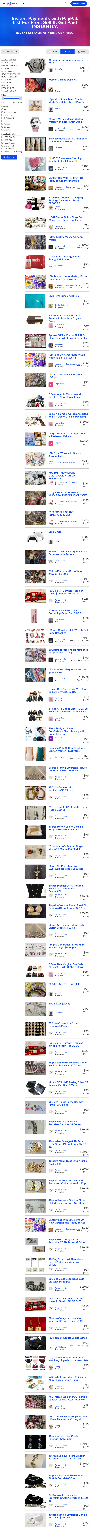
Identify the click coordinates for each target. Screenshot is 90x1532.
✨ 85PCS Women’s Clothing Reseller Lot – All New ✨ (65, 159)
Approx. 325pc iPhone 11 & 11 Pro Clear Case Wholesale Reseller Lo (68, 336)
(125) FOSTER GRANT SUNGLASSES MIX (61, 513)
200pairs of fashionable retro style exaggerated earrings (68, 651)
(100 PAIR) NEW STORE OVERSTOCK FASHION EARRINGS (62, 475)
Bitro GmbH (55, 532)
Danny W (58, 69)
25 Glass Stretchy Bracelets (64, 984)
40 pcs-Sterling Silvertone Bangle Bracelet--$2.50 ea (68, 1516)
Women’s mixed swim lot (63, 79)
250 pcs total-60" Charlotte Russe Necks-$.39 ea (68, 808)
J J (56, 88)
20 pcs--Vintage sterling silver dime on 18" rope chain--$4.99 (66, 1319)
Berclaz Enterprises (62, 305)
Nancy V (58, 993)
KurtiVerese (59, 757)
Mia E (57, 541)
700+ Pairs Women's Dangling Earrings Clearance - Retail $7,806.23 (66, 200)
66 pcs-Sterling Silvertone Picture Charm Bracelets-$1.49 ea (68, 769)
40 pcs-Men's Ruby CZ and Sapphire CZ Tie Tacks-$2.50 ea (67, 1241)
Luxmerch (59, 1012)
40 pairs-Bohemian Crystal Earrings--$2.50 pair (64, 1437)
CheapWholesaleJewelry (65, 462)
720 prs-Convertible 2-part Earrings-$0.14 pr (64, 1024)
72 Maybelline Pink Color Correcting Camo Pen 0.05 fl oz (67, 611)
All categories (8, 60)
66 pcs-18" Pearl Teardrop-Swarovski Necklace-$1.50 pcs (66, 867)
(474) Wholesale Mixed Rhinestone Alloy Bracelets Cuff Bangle (68, 1378)
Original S (59, 442)
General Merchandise (7, 86)
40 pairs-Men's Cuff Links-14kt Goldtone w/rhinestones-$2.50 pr (68, 1182)
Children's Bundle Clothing (64, 296)
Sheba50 (58, 108)
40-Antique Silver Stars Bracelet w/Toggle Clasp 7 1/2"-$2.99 (67, 1457)
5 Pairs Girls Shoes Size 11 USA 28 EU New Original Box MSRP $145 (68, 710)
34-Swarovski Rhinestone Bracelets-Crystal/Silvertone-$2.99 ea (68, 1498)
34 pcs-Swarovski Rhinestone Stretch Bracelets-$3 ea (65, 1476)
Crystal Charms (61, 167)
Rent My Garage (9, 62)
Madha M (58, 737)
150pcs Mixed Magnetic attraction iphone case (68, 670)
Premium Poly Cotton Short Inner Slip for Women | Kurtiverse (67, 749)
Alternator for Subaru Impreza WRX (66, 61)
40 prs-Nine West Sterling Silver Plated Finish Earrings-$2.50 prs (67, 1201)
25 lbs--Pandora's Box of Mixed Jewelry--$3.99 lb (66, 572)
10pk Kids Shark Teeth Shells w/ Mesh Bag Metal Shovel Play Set (67, 100)
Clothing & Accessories (7, 69)
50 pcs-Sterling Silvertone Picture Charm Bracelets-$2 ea (68, 926)
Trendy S (58, 206)
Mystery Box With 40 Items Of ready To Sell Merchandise (66, 179)
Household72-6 (61, 147)
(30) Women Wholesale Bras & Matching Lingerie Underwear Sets (68, 1359)
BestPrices (59, 344)
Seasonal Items (8, 91)
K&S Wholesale (61, 619)
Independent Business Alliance (67, 187)
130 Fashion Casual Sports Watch (68, 1338)
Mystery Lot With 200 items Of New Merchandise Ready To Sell (67, 1221)
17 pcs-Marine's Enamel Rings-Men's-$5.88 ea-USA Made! (66, 847)
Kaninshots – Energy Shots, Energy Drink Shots (64, 258)
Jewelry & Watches (10, 74)
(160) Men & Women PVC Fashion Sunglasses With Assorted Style (68, 1398)
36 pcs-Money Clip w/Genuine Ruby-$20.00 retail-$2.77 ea (66, 828)
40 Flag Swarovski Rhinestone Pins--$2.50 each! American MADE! (66, 1262)
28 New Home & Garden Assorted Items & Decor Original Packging (68, 415)
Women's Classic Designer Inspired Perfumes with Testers (68, 553)
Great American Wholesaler (66, 482)
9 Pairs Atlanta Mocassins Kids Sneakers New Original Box (66, 395)
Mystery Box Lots (10, 65)
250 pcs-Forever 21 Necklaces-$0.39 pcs (61, 788)
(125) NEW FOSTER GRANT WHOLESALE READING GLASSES (68, 494)
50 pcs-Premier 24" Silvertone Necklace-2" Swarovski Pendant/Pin (66, 888)
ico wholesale (60, 128)
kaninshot (59, 265)
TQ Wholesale (60, 1347)
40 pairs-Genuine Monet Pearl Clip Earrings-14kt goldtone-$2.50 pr (68, 906)
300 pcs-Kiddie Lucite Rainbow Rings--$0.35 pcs (66, 1103)
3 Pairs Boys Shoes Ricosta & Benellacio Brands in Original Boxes (65, 318)
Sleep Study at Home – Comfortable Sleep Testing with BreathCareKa (67, 731)
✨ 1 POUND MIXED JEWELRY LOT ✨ (66, 376)
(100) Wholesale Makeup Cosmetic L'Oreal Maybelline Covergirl (68, 1418)
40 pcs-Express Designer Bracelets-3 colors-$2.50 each (66, 1123)
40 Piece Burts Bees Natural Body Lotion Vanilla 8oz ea (68, 140)
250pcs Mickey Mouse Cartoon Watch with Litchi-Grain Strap (66, 120)
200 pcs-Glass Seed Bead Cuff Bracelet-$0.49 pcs (66, 1280)
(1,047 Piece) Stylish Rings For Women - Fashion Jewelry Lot (66, 218)
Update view (9, 157)
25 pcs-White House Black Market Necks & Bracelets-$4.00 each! (68, 1064)
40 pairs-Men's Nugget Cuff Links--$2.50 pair (68, 1162)
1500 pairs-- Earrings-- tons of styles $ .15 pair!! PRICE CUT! (66, 592)
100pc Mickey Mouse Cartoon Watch (66, 238)
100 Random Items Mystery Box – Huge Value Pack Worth (68, 277)
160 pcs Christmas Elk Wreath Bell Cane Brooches (68, 631)
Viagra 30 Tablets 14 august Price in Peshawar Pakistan (68, 435)
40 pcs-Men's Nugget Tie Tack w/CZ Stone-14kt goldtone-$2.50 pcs (67, 1144)
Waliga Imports (61, 580)
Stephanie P (59, 383)
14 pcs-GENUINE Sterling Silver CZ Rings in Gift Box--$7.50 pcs (68, 1083)
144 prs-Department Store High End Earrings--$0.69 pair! (66, 946)
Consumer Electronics (7, 81)
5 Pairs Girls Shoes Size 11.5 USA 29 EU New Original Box (67, 690)
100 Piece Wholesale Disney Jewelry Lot (65, 454)
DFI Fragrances (61, 560)
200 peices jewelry (59, 1003)
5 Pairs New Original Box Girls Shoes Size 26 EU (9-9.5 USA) (66, 965)
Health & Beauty (9, 76)
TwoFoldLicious (61, 324)
